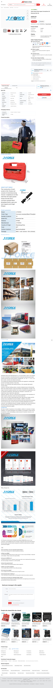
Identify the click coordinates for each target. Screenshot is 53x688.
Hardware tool (3, 650)
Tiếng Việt (24, 681)
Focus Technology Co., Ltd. (20, 683)
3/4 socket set (28, 650)
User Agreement (32, 683)
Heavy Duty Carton (45, 670)
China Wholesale (25, 678)
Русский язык (23, 680)
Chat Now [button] (42, 21)
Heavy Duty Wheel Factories (15, 670)
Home (2, 7)
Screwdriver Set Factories (26, 670)
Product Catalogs (16, 648)
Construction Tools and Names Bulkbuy (43, 673)
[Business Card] (50, 90)
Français (19, 680)
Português (15, 680)
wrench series (28, 654)
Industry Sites (36, 678)
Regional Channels (42, 678)
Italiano (27, 680)
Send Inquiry (34, 21)
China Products (9, 678)
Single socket (41, 650)
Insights (28, 679)
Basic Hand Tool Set (27, 665)
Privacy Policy (42, 683)
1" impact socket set (42, 654)
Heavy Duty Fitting (13, 673)
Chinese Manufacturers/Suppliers (17, 678)
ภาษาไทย (49, 680)
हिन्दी (46, 680)
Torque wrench (3, 654)
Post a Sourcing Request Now (13, 604)
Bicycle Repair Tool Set (18, 665)
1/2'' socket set (3, 652)
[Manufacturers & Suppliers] (26, 2)
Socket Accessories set (17, 654)
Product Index (47, 678)
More (2, 674)
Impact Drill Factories (5, 670)
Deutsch (30, 680)
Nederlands (34, 680)
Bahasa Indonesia (29, 681)
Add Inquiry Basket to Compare (15, 34)
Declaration (37, 683)
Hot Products (4, 678)
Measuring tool (16, 650)
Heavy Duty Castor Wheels (30, 673)
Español (11, 680)
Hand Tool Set (16, 7)
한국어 (41, 680)
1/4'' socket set (28, 652)
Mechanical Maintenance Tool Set (7, 665)
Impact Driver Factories (36, 670)
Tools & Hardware (6, 7)
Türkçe (21, 681)
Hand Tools (11, 7)
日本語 (44, 680)
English (8, 680)
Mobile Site (24, 679)
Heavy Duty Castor (21, 673)
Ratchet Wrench (41, 652)
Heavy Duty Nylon (5, 673)
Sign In (32, 80)
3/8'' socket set (16, 652)
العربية (38, 680)
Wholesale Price (31, 678)
